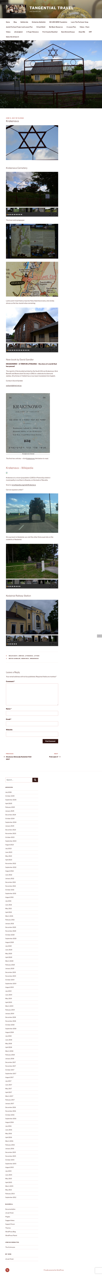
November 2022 (10, 863)
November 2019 (10, 976)
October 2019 (9, 980)
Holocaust (13, 656)
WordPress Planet (11, 1235)
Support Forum (10, 1224)
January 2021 (9, 923)
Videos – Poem (84, 27)
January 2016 (9, 1148)
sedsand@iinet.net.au (14, 386)
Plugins (7, 1217)
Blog (15, 22)
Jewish (21, 656)
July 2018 (8, 1036)
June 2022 (8, 875)
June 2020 (8, 950)
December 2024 (10, 815)
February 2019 (10, 1010)
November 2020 (10, 931)
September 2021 (10, 893)
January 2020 (9, 968)
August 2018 (9, 1032)
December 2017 (10, 1062)
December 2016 (10, 1107)
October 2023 (9, 837)
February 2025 (10, 807)
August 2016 (9, 1122)
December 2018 (10, 1017)
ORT (90, 32)
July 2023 (8, 848)
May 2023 (8, 856)
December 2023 (10, 830)
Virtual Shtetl (40, 27)
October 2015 (9, 1160)
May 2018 (8, 1043)
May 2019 (8, 998)
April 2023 (8, 860)
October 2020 (10, 935)
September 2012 (10, 1197)
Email (8, 719)
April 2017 (8, 1092)
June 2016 (8, 1130)
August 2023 (9, 845)
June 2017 (8, 1085)
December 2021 (10, 882)
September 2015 (10, 1163)
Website (9, 730)
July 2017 (8, 1081)
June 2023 (8, 852)
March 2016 (9, 1141)
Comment (10, 681)
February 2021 (10, 920)
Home (8, 22)
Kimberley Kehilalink (39, 22)
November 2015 (10, 1156)
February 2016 (10, 1145)
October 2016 (9, 1115)
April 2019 (8, 1002)
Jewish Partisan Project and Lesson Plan (19, 27)
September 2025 (10, 800)
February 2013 (10, 1193)
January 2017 (9, 1103)
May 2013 (8, 1190)
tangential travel (51, 8)
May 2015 (8, 1178)
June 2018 (8, 1040)
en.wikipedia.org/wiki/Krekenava (24, 485)
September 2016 (10, 1118)
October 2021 (9, 890)
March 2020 (9, 961)
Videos (8, 32)
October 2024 (9, 818)
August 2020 (9, 942)
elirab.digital (18, 32)
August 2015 (9, 1167)
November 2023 (10, 833)
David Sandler (15, 658)
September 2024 (10, 822)
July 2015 (8, 1171)
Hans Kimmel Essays (68, 32)
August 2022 (9, 871)
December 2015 (10, 1152)
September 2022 (10, 867)
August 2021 (9, 897)
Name (9, 709)
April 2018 (8, 1047)
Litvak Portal (9, 1213)
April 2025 (8, 803)
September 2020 (10, 938)
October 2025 (9, 796)
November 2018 (10, 1021)
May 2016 (8, 1133)
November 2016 (10, 1111)
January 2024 (9, 826)
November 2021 (10, 886)
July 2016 (8, 1126)
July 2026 (8, 792)
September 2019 (10, 983)
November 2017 (10, 1066)
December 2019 (10, 972)
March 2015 (9, 1186)
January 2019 (9, 1013)
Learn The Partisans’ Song (79, 22)
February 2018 (10, 1055)
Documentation (10, 1209)
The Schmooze (10, 1247)
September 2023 (10, 841)
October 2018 (9, 1025)
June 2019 (8, 995)
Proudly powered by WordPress (54, 1270)
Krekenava (34, 658)
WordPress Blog (10, 1231)
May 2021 (8, 908)
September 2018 (10, 1028)
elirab (21, 118)
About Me (82, 32)
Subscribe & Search (12, 37)
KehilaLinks (24, 22)
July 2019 (8, 991)
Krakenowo (30, 458)
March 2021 (9, 916)
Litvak (37, 656)
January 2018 (9, 1058)
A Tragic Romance (32, 32)
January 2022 (9, 878)
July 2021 (8, 901)
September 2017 (10, 1073)
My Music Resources (56, 27)
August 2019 (9, 987)
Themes (8, 1228)
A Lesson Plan (71, 27)
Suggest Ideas (9, 1220)
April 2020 (8, 957)
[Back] (100, 636)
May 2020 (8, 953)
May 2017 (8, 1088)
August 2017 (9, 1077)
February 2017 (10, 1100)
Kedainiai (25, 658)
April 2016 (8, 1137)
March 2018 (9, 1051)
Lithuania (29, 656)
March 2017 (9, 1096)
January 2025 (9, 811)
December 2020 (10, 927)
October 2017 (9, 1070)
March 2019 (9, 1006)
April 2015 (8, 1182)
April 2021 (8, 912)
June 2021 (8, 905)
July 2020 (8, 946)
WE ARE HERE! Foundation (58, 22)
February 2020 (10, 965)
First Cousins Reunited (49, 32)
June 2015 (8, 1175)
